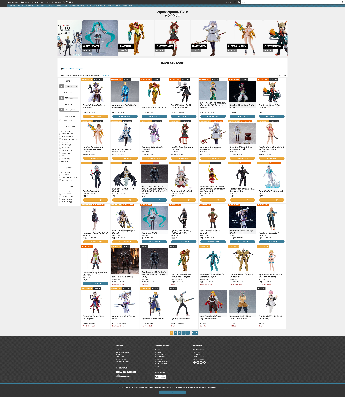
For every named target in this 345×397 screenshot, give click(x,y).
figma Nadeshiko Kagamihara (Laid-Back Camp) (95, 273)
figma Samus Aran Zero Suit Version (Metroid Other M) (124, 106)
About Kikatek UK (198, 350)
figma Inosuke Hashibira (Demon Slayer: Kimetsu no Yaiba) (240, 317)
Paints (50, 5)
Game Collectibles (114, 5)
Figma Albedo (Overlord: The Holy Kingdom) (123, 190)
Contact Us (58, 2)
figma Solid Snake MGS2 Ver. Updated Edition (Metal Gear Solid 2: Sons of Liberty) (154, 274)
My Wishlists (158, 359)
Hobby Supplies (40, 5)
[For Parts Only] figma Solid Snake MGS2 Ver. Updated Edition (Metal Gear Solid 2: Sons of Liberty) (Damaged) (154, 188)
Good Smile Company (92, 75)
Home (118, 350)
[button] (286, 38)
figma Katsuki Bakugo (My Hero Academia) (269, 106)
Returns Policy (197, 354)
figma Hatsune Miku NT (149, 233)
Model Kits (12, 5)
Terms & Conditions (199, 387)
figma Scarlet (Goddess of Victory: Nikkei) (241, 231)
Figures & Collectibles (25, 5)
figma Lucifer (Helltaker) (91, 191)
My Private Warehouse (161, 354)
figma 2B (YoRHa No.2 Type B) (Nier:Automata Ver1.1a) (181, 106)
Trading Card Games (61, 5)
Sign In (230, 2)
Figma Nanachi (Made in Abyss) (181, 191)
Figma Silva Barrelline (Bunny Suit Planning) (123, 231)
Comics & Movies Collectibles (96, 5)
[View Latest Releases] (100, 38)
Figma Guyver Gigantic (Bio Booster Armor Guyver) (241, 275)
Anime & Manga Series (77, 5)
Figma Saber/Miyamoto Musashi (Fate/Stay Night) (93, 317)
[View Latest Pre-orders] (172, 38)
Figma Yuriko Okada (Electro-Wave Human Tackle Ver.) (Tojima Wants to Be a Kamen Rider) (212, 188)
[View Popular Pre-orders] (245, 38)
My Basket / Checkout (122, 361)
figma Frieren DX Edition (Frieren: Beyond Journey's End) (241, 148)
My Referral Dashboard (161, 361)
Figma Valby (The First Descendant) (271, 191)
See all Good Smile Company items (73, 69)
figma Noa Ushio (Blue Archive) (122, 149)
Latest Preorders (43, 2)
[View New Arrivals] (136, 38)
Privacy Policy (212, 387)
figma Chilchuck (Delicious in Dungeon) (210, 231)
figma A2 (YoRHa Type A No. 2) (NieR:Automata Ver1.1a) (181, 231)
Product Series (128, 5)
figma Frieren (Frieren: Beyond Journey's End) (210, 148)
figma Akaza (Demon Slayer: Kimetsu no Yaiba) (242, 106)
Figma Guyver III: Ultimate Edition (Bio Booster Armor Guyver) (242, 190)
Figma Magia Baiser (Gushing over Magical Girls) (94, 106)
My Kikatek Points (160, 357)
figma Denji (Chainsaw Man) (180, 318)
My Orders (158, 352)
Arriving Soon (28, 2)
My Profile (157, 350)
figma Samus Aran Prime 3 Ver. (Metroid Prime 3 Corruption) (181, 275)
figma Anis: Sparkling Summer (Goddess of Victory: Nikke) (93, 148)
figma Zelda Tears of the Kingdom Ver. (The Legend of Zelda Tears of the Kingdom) (213, 105)
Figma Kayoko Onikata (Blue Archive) (95, 233)
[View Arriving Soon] (209, 38)
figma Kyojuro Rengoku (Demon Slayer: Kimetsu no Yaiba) (210, 317)
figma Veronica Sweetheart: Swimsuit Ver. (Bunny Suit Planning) (271, 148)
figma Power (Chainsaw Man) (269, 233)
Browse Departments (122, 352)
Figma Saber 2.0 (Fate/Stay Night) (153, 318)
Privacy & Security (198, 357)
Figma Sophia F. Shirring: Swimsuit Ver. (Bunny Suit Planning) (270, 275)
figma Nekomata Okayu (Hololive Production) (152, 148)
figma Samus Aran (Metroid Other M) (154, 107)
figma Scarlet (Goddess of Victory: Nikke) (123, 317)
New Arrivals (14, 2)
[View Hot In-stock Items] (281, 38)
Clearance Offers (146, 163)
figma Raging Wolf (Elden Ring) (122, 276)
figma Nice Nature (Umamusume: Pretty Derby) (182, 148)
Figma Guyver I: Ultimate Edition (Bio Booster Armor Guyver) (212, 275)
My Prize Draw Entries (161, 364)
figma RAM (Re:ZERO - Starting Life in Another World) (271, 317)
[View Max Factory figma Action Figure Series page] (64, 38)
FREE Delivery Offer (199, 352)
